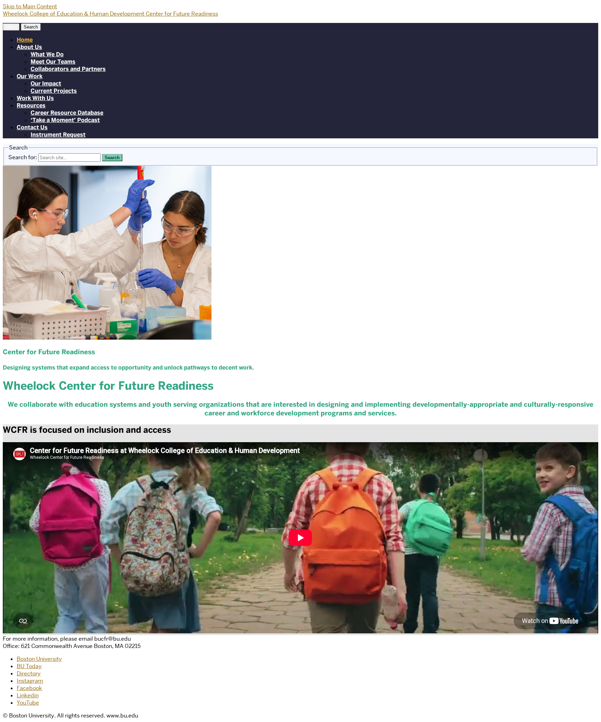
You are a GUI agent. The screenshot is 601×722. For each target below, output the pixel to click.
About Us (29, 47)
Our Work (29, 76)
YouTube (28, 702)
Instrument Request (58, 134)
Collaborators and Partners (68, 69)
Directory (29, 673)
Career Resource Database (67, 112)
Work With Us (35, 98)
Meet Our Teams (53, 61)
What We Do (47, 54)
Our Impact (46, 83)
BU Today (29, 666)
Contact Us (32, 127)
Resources (31, 105)
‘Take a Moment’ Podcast (65, 120)
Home (25, 39)
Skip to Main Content (30, 6)
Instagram (30, 680)
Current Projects (54, 91)
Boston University (39, 659)
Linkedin (28, 695)
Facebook (29, 688)
